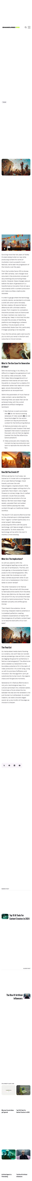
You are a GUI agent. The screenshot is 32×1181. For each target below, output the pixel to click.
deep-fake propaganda (13, 378)
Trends (4, 102)
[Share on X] (4, 765)
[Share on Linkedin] (14, 765)
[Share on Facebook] (9, 765)
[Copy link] (19, 765)
